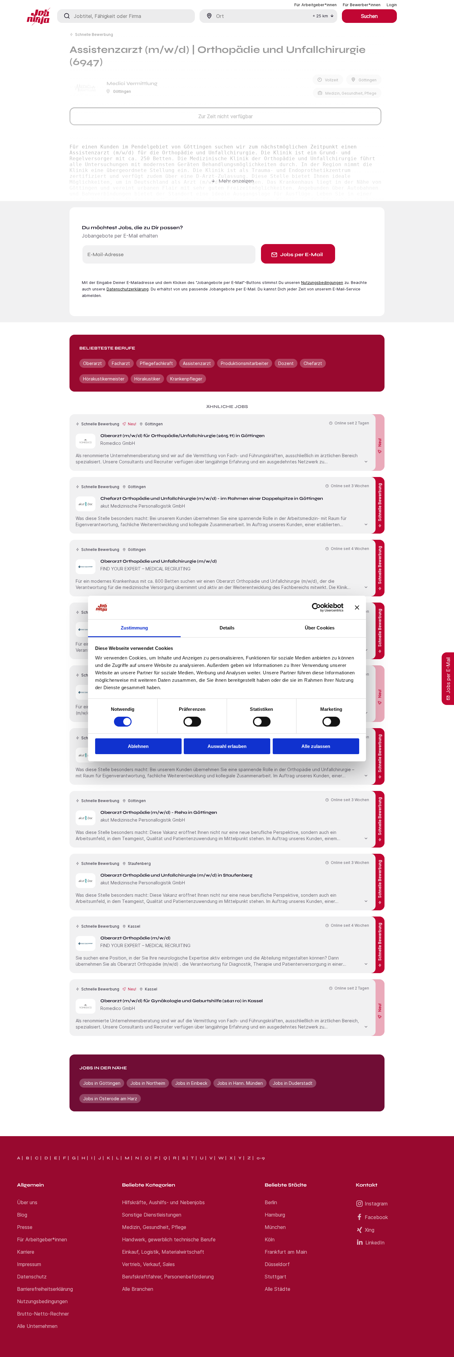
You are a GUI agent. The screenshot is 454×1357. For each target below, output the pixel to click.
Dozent (286, 363)
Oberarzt (92, 363)
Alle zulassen (315, 746)
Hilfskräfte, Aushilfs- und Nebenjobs (163, 1202)
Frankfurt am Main (286, 1252)
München (275, 1227)
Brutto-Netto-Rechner (43, 1314)
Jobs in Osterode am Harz (110, 1098)
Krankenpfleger (186, 378)
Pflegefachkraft (156, 363)
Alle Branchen (137, 1289)
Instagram (376, 1203)
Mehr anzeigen (236, 181)
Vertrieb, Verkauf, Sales (148, 1264)
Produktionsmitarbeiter (244, 363)
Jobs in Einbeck (191, 1083)
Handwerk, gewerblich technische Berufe (169, 1239)
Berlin (271, 1202)
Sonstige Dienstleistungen (151, 1215)
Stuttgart (275, 1276)
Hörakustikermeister (103, 378)
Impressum (29, 1264)
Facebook (376, 1217)
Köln (270, 1239)
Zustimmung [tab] (134, 627)
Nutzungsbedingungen (322, 282)
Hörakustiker (147, 378)
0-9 (261, 1158)
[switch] (192, 722)
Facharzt (121, 363)
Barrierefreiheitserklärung (45, 1289)
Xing (369, 1230)
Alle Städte (277, 1289)
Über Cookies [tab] (319, 627)
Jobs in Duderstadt (293, 1083)
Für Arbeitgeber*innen (42, 1239)
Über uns (27, 1202)
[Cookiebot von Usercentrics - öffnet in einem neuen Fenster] (316, 607)
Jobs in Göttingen (101, 1083)
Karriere (25, 1252)
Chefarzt (313, 363)
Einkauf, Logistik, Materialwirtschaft (163, 1252)
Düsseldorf (277, 1264)
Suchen (369, 16)
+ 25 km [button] (320, 16)
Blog (22, 1215)
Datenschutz (32, 1276)
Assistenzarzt (197, 363)
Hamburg (275, 1215)
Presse (24, 1227)
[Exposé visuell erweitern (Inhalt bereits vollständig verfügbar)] (366, 461)
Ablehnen (138, 746)
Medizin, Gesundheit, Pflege (154, 1227)
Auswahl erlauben (227, 746)
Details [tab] (227, 627)
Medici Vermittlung (132, 83)
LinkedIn (375, 1242)
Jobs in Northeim (147, 1083)
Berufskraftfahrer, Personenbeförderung (168, 1276)
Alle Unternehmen (37, 1326)
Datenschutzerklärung (128, 289)
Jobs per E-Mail (301, 254)
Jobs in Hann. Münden (240, 1083)
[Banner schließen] (357, 607)
